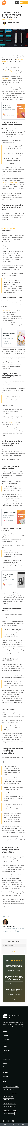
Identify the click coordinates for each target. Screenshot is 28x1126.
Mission (5, 1043)
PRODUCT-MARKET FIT (9, 1103)
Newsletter (5, 1067)
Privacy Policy (6, 1050)
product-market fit (6, 78)
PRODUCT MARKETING (9, 1106)
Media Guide (6, 1039)
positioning (11, 422)
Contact (5, 1046)
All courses (6, 1076)
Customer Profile (7, 310)
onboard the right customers (9, 182)
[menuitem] (7, 1035)
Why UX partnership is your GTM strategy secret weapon (14, 965)
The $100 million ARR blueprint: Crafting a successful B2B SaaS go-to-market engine (14, 978)
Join (13, 951)
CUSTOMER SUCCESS (9, 1089)
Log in (17, 2)
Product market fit (7, 19)
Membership (23, 2)
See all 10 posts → (14, 999)
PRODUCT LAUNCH (8, 1100)
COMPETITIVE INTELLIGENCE (11, 1086)
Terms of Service (7, 1054)
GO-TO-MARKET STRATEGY (10, 1093)
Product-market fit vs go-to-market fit (14, 990)
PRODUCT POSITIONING (10, 1110)
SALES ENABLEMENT (9, 1113)
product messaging (6, 71)
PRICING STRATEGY (8, 1096)
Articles (5, 1063)
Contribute (5, 1035)
